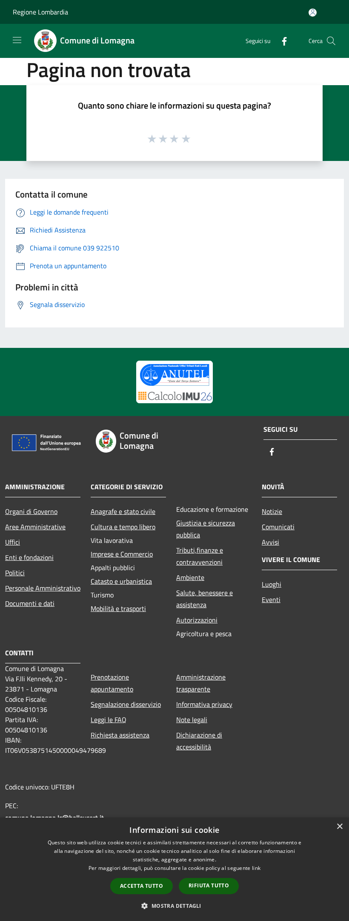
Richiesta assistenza (120, 735)
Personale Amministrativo (42, 588)
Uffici (12, 542)
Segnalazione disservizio (126, 704)
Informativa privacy (204, 704)
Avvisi (270, 542)
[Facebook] (280, 40)
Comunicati (278, 527)
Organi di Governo (31, 511)
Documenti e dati (29, 603)
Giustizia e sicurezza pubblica (205, 529)
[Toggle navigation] (17, 40)
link (256, 868)
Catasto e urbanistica (121, 581)
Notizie (272, 511)
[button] (174, 906)
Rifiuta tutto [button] (209, 885)
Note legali (191, 719)
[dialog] (174, 869)
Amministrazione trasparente (201, 683)
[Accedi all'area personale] (312, 12)
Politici (15, 573)
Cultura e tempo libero (123, 527)
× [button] (339, 826)
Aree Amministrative (35, 527)
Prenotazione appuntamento (112, 683)
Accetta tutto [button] (141, 885)
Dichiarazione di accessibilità (199, 741)
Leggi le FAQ (108, 719)
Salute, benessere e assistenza (204, 599)
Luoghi (271, 584)
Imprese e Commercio (122, 554)
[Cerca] (331, 41)
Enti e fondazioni (29, 557)
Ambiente (190, 577)
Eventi (271, 599)
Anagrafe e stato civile (123, 511)
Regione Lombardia (40, 12)
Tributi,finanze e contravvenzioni (199, 556)
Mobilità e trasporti (118, 608)
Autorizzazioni (196, 620)
